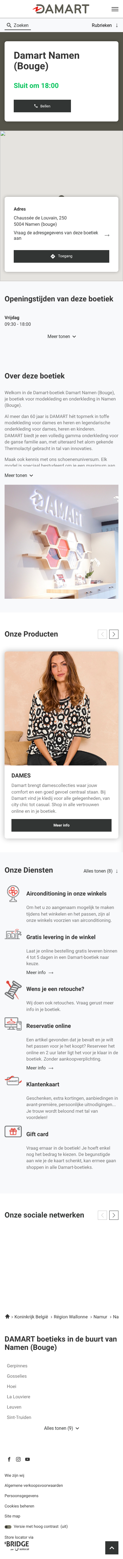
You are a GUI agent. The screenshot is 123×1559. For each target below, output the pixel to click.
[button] (115, 8)
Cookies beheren (19, 1506)
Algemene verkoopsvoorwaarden (34, 1485)
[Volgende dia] (113, 634)
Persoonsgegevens (22, 1496)
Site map (12, 1516)
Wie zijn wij (14, 1475)
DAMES (21, 775)
